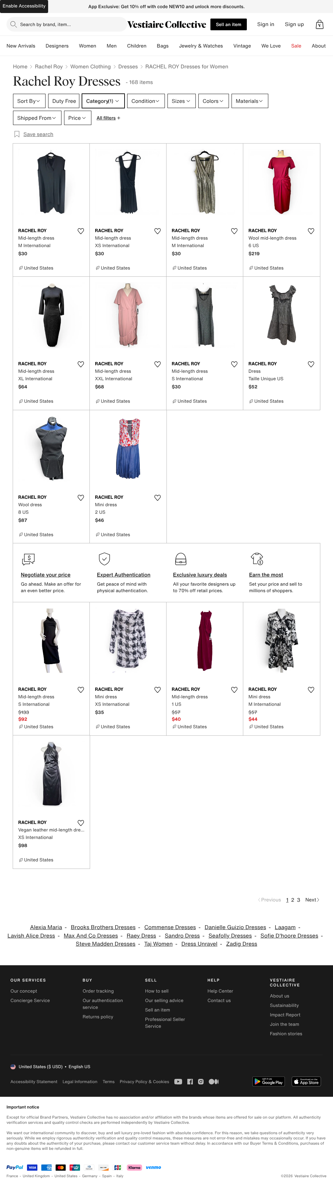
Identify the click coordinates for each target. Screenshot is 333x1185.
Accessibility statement (33, 1082)
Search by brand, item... (45, 24)
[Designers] (73, 46)
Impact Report (285, 1014)
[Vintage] (256, 46)
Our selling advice (164, 1000)
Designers (57, 45)
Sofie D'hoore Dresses (289, 936)
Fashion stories (286, 1033)
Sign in (265, 24)
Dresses (128, 66)
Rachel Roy (49, 66)
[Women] (101, 46)
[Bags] (173, 46)
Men (112, 45)
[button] (319, 24)
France (12, 1176)
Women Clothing (90, 66)
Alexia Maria (46, 927)
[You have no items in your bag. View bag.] (319, 24)
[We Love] (286, 46)
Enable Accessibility (24, 6)
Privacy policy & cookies (144, 1082)
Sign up (294, 24)
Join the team (284, 1024)
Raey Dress (141, 936)
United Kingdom (36, 1176)
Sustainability (284, 1005)
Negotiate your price (46, 575)
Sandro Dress (182, 936)
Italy (120, 1176)
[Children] (151, 46)
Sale (296, 45)
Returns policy (98, 1016)
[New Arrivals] (40, 46)
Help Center (220, 991)
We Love (271, 45)
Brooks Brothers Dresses (103, 927)
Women (87, 45)
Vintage (242, 45)
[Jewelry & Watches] (228, 46)
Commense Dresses (170, 927)
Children (137, 45)
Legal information (79, 1082)
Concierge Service (30, 1000)
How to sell (156, 991)
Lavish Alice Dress (31, 936)
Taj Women (158, 944)
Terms (108, 1082)
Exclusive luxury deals (200, 575)
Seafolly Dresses (230, 936)
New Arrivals (21, 45)
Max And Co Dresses (91, 936)
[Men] (122, 46)
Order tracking (98, 991)
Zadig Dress (241, 944)
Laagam (285, 927)
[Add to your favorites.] (81, 231)
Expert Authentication (124, 575)
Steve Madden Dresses (105, 944)
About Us (322, 45)
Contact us (219, 1000)
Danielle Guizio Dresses (235, 927)
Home (20, 66)
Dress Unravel (199, 944)
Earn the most (266, 575)
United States (66, 1176)
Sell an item (228, 24)
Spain (107, 1176)
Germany (90, 1176)
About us (279, 996)
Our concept (23, 991)
